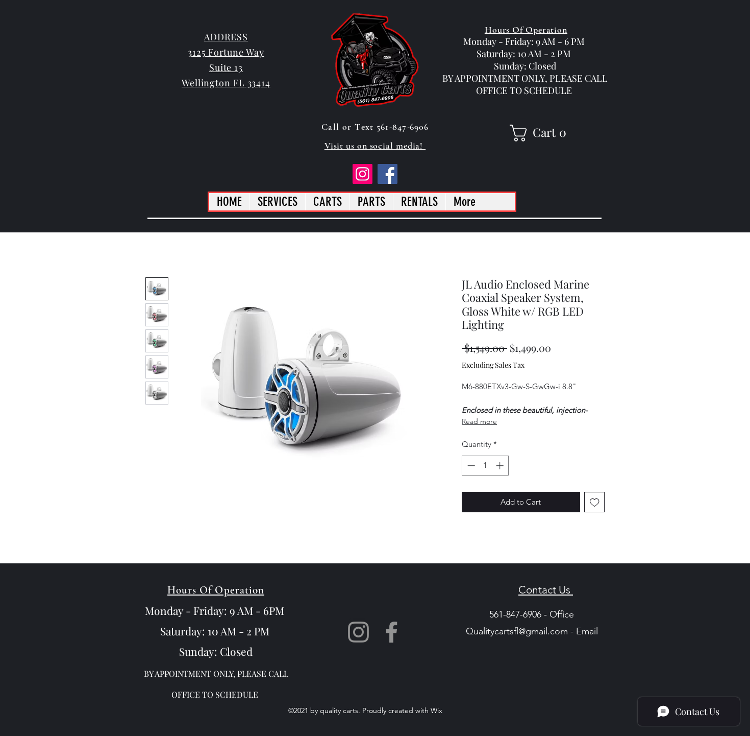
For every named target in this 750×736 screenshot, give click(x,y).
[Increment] (501, 465)
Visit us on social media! (375, 145)
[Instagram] (362, 174)
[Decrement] (470, 465)
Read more (479, 421)
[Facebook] (387, 174)
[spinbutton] (485, 465)
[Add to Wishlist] (594, 502)
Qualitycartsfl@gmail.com (517, 631)
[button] (541, 133)
